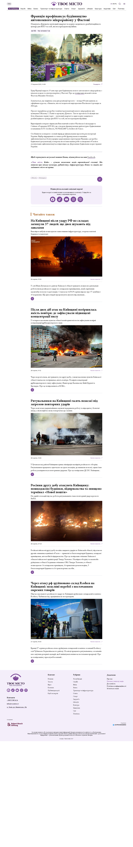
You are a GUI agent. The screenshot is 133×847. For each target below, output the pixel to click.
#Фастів (34, 178)
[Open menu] (124, 4)
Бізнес (36, 8)
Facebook (91, 157)
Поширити (96, 84)
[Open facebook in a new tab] (52, 199)
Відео (49, 685)
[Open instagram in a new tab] (73, 199)
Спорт (73, 8)
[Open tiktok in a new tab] (59, 199)
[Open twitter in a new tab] (80, 199)
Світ (114, 8)
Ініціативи (107, 8)
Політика (121, 8)
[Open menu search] (119, 4)
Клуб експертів (53, 693)
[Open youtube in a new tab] (66, 199)
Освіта (66, 8)
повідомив (79, 93)
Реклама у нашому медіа (115, 681)
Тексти (50, 682)
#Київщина (42, 178)
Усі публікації (13, 8)
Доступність (111, 684)
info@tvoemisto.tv (13, 704)
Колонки (51, 688)
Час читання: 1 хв (44, 31)
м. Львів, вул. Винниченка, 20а (17, 707)
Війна (29, 8)
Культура (98, 8)
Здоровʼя (81, 8)
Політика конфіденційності (116, 686)
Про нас (110, 679)
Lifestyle (90, 8)
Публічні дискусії (53, 690)
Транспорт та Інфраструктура (51, 8)
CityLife (22, 8)
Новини (50, 679)
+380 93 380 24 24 (12, 700)
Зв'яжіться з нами (113, 688)
